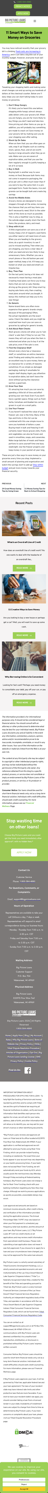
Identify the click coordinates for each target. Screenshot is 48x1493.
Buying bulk (14, 172)
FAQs (37, 1043)
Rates (8, 1039)
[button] (35, 21)
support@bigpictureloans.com (27, 899)
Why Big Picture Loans (23, 1039)
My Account (36, 1035)
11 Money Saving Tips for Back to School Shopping (34, 489)
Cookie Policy (31, 1061)
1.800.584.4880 (27, 881)
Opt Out (33, 1052)
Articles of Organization (17, 1052)
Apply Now (18, 1035)
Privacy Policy (26, 1043)
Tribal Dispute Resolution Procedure (23, 1048)
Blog (27, 1035)
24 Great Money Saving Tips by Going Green (11, 489)
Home (8, 1035)
